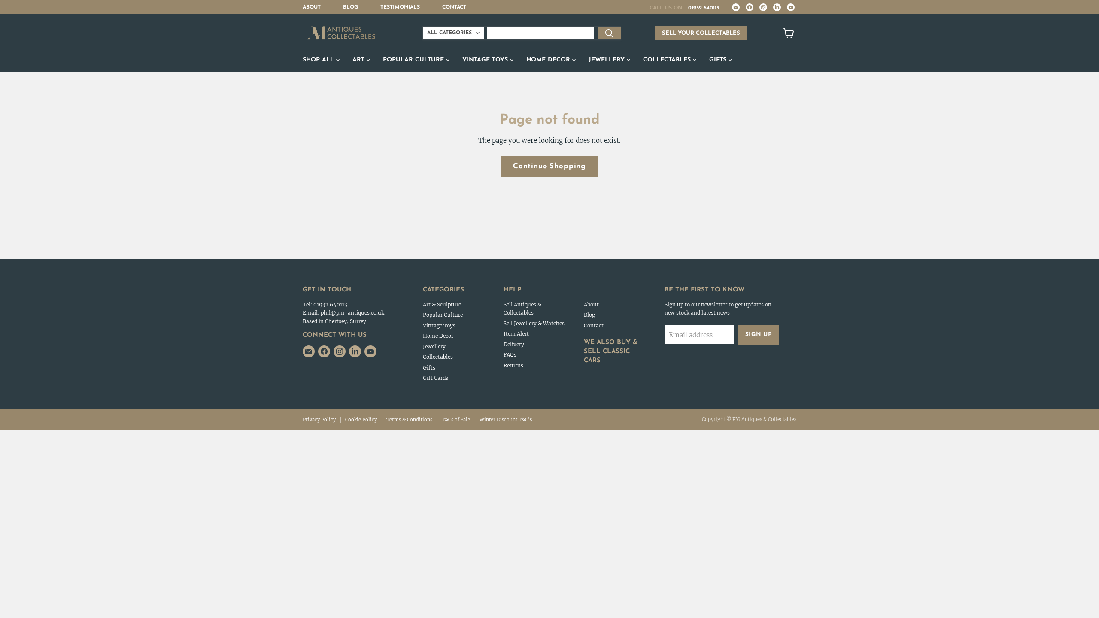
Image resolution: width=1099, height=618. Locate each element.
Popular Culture (414, 60)
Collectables (668, 60)
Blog (350, 7)
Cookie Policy (361, 420)
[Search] (609, 33)
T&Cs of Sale (456, 420)
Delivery (514, 344)
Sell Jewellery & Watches (534, 323)
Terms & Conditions (409, 420)
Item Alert (516, 333)
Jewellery (608, 60)
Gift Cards (435, 378)
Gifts (719, 60)
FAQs (510, 354)
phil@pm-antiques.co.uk (352, 312)
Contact (454, 7)
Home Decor (549, 60)
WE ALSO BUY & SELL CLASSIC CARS (611, 351)
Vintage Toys (486, 60)
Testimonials (400, 7)
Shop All (319, 60)
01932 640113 (703, 8)
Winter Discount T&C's (506, 420)
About (312, 7)
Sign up (758, 334)
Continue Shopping (549, 166)
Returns (513, 365)
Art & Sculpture (442, 304)
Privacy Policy (319, 420)
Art (359, 60)
